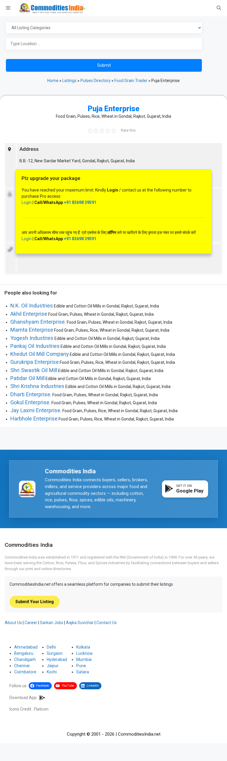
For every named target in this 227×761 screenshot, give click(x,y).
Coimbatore (25, 672)
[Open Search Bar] (219, 8)
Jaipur (53, 665)
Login (27, 202)
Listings (69, 80)
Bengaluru (23, 653)
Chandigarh (25, 659)
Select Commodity (112, 28)
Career (31, 622)
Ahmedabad (26, 647)
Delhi (51, 647)
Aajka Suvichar (80, 622)
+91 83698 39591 (80, 202)
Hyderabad (57, 659)
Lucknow (84, 653)
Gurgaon (55, 653)
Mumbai (84, 659)
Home (53, 80)
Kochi (52, 672)
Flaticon (41, 709)
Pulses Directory (95, 80)
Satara (82, 672)
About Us (13, 622)
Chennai (22, 665)
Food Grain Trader (130, 80)
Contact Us (106, 622)
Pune (81, 665)
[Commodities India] (52, 8)
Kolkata (83, 647)
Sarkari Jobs (51, 622)
